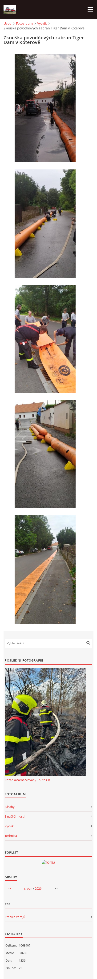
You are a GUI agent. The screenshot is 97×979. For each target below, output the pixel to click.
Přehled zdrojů (15, 917)
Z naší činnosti (14, 816)
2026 (38, 888)
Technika (11, 836)
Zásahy (10, 807)
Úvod (8, 23)
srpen (28, 888)
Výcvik (42, 23)
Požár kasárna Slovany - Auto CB (27, 780)
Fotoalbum (24, 23)
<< (10, 888)
